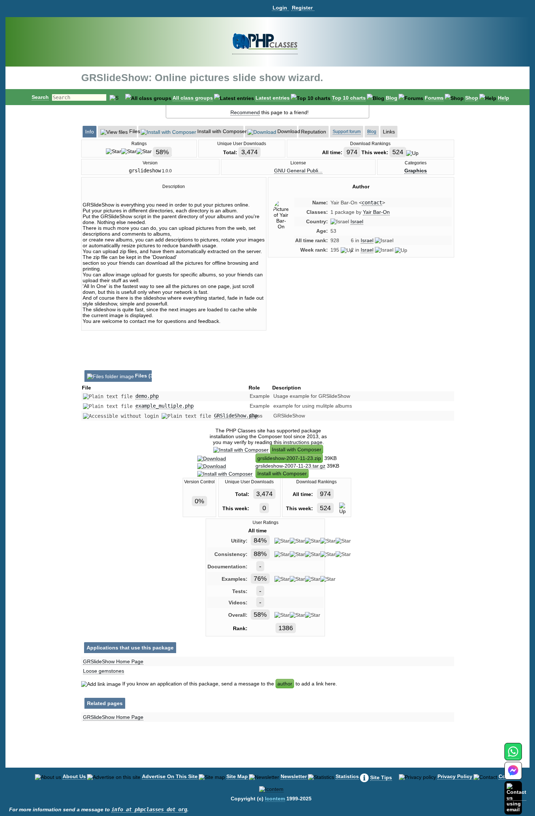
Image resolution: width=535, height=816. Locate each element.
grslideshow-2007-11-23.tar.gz (290, 466)
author (284, 684)
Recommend (245, 112)
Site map (237, 776)
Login (280, 8)
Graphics (415, 170)
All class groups (193, 98)
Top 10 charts (349, 98)
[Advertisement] (361, 324)
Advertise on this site (170, 776)
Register (302, 8)
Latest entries (272, 98)
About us (74, 776)
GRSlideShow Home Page (113, 661)
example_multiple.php (164, 406)
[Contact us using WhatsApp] (513, 756)
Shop (471, 98)
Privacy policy (454, 776)
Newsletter (294, 776)
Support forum (347, 131)
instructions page (302, 442)
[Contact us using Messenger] (513, 775)
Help (503, 98)
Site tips (381, 777)
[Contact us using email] (516, 798)
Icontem (275, 798)
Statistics (347, 776)
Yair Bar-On (376, 212)
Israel (356, 221)
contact (372, 202)
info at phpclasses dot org (149, 809)
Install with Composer (296, 449)
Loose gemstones (103, 671)
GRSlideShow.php (236, 416)
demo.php (147, 396)
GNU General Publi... (298, 170)
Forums (434, 98)
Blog (391, 98)
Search (40, 97)
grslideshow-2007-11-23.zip (289, 458)
